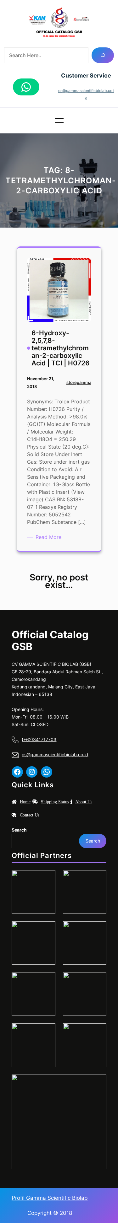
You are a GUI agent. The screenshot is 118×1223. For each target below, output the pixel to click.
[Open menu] (59, 120)
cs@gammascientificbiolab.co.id (55, 754)
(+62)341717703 (39, 739)
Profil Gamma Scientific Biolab (50, 1198)
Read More (50, 537)
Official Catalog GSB (50, 640)
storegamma (78, 382)
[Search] (103, 55)
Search (19, 829)
